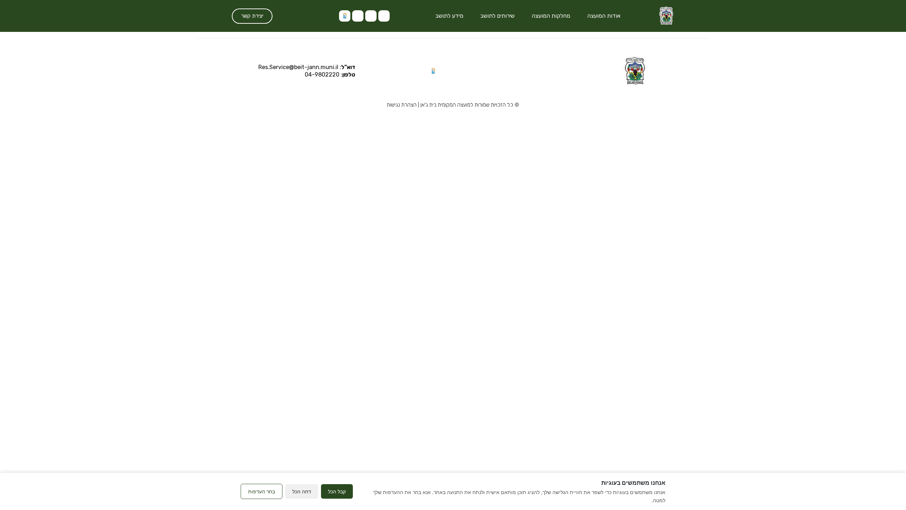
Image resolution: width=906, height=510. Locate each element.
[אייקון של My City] (344, 16)
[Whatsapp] (371, 16)
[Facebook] (357, 16)
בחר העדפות (261, 491)
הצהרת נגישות (402, 105)
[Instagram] (384, 16)
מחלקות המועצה (551, 15)
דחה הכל (301, 491)
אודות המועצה (603, 15)
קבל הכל (337, 491)
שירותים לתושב (497, 15)
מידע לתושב (449, 15)
